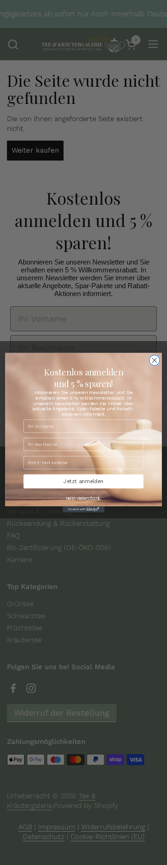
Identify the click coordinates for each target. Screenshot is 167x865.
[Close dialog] (154, 360)
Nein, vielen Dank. (83, 498)
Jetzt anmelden (83, 481)
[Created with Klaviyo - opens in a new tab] (83, 509)
